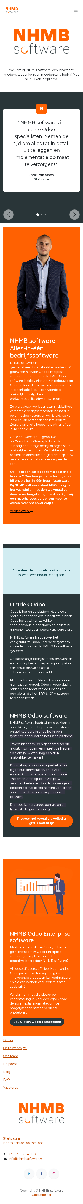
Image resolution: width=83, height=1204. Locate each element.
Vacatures (10, 1088)
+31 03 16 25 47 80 (22, 1154)
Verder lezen (20, 511)
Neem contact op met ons (23, 1143)
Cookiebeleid (41, 1195)
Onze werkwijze (15, 1048)
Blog (6, 1072)
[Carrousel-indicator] (37, 214)
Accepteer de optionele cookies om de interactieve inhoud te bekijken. (41, 572)
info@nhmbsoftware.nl (26, 1159)
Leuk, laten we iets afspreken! (37, 1022)
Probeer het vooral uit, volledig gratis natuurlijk (41, 821)
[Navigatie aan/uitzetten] (76, 10)
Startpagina (11, 1138)
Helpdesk (10, 1064)
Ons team (10, 1056)
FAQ (6, 1080)
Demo (8, 1040)
